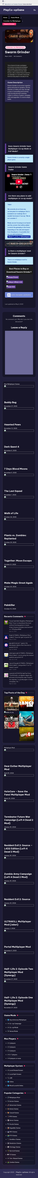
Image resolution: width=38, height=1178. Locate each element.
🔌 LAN (9, 1078)
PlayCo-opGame (13, 9)
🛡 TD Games (11, 1155)
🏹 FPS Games (12, 1116)
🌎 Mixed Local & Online (15, 1085)
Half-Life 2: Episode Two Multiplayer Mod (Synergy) (18, 972)
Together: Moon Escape (18, 560)
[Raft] (26, 718)
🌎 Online (10, 1082)
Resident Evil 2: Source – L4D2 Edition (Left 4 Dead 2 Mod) (18, 848)
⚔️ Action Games (13, 1101)
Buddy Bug (10, 402)
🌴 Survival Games (13, 1151)
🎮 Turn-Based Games (14, 1158)
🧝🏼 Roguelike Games (13, 1128)
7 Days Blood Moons (15, 468)
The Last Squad (13, 491)
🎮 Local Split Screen (14, 1074)
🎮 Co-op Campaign (14, 1023)
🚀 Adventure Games (14, 1105)
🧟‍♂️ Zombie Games (13, 1162)
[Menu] (35, 9)
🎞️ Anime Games (12, 1109)
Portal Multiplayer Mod (17, 946)
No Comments (18, 56)
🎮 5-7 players (12, 1055)
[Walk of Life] (9, 712)
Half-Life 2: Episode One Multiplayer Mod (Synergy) (18, 1000)
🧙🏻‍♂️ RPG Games (12, 1132)
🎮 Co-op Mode (12, 1027)
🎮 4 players (11, 1051)
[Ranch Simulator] (26, 703)
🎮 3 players (11, 1047)
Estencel (17, 643)
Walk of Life (11, 513)
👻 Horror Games (13, 1120)
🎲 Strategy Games (13, 1147)
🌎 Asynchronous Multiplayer (16, 1020)
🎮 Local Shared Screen (15, 1070)
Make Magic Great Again (18, 582)
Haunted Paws (12, 424)
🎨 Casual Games (13, 1113)
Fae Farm (28, 673)
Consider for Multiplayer (15, 47)
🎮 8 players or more (14, 1058)
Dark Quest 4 (11, 446)
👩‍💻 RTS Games (12, 1135)
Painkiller (9, 605)
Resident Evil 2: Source (17, 899)
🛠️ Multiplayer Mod (13, 1097)
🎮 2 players (11, 1043)
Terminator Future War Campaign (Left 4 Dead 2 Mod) (18, 820)
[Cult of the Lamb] (11, 721)
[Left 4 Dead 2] (26, 733)
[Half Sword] (11, 703)
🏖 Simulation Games (14, 1143)
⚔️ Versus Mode (12, 1031)
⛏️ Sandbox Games (14, 1139)
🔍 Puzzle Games (13, 1124)
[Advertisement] (19, 122)
